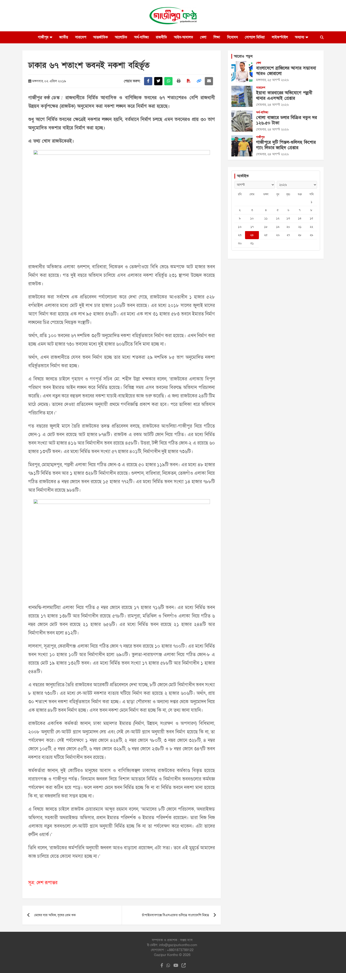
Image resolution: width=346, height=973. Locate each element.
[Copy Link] (199, 81)
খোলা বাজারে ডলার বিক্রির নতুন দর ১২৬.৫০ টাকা (286, 120)
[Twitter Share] (158, 81)
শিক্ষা (216, 37)
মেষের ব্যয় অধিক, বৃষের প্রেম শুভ (55, 915)
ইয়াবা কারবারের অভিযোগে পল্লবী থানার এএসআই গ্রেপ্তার (284, 95)
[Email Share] (209, 81)
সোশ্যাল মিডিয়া (255, 37)
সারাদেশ (80, 37)
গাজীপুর (43, 37)
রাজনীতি (161, 37)
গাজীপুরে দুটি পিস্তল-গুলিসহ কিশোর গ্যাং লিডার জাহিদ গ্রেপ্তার (286, 145)
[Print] (178, 81)
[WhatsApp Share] (168, 81)
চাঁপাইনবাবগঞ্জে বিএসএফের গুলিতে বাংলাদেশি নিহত (175, 915)
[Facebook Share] (148, 81)
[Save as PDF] (189, 81)
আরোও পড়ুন (243, 56)
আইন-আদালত (183, 37)
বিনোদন (232, 37)
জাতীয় (63, 37)
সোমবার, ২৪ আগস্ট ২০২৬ (272, 104)
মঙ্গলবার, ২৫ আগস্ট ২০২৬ (272, 80)
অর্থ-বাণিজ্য (141, 37)
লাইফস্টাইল (280, 37)
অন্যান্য (299, 37)
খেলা (203, 37)
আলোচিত (121, 37)
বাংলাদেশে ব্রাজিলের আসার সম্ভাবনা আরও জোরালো (286, 71)
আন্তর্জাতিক (100, 37)
